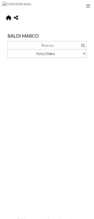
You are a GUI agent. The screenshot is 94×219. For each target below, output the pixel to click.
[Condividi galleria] (16, 18)
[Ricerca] (82, 45)
